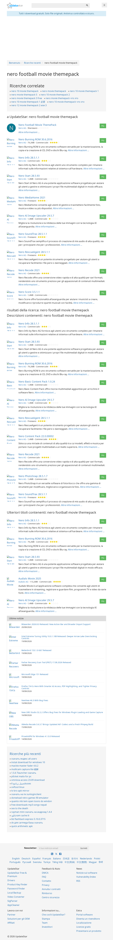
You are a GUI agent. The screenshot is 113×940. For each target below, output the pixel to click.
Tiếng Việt (57, 862)
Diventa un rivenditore (88, 918)
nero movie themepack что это (62, 98)
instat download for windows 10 (28, 762)
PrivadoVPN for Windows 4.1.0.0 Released (40, 736)
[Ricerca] (87, 5)
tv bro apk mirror (20, 790)
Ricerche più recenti (25, 753)
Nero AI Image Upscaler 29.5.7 (36, 215)
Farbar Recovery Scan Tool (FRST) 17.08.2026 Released (46, 662)
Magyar (93, 862)
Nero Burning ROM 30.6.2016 (35, 139)
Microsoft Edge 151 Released (34, 674)
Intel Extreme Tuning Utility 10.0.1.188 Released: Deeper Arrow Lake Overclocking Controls (59, 637)
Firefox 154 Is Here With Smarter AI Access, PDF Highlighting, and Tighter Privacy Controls (59, 687)
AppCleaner (13, 905)
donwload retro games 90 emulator (30, 797)
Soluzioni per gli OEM (18, 918)
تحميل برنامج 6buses (21, 783)
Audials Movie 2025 (29, 578)
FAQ (44, 876)
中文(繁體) (82, 862)
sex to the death (19, 808)
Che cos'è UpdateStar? (53, 914)
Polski (97, 858)
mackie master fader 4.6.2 (24, 765)
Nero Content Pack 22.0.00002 (36, 436)
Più (102, 126)
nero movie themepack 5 (24, 94)
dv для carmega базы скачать (27, 822)
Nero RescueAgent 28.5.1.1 (34, 252)
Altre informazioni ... (29, 132)
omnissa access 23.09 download (28, 779)
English (16, 858)
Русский (26, 862)
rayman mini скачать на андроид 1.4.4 (31, 811)
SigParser (12, 900)
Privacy (45, 885)
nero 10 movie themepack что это (66, 101)
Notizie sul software (86, 872)
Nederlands (86, 858)
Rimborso (47, 893)
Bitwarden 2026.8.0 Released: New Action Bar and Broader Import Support (56, 624)
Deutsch (26, 858)
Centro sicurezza (50, 897)
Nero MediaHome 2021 (31, 197)
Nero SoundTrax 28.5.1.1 (32, 233)
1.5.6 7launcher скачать (23, 772)
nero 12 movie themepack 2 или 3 (29, 105)
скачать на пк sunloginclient (26, 794)
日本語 (66, 858)
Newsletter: (30, 847)
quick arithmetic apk (22, 826)
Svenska (37, 862)
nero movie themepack (54, 91)
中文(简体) (70, 862)
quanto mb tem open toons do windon (31, 801)
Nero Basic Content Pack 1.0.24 (36, 381)
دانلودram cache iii (20, 815)
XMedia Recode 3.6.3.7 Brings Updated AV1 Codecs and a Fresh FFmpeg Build (57, 724)
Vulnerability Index (86, 876)
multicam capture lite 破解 (24, 769)
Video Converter (15, 896)
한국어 (74, 858)
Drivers (11, 880)
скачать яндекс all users (24, 758)
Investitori (47, 926)
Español (36, 858)
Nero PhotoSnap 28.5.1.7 (32, 476)
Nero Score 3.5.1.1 (29, 291)
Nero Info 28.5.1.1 (28, 157)
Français (46, 858)
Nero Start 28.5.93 (29, 175)
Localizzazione (83, 922)
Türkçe (46, 862)
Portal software (84, 914)
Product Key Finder (17, 884)
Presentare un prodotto (88, 930)
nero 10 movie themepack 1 (84, 91)
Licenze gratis (83, 926)
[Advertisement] (56, 38)
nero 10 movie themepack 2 (55, 94)
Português (15, 862)
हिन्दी (101, 862)
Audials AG (23, 581)
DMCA (45, 872)
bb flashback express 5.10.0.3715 (28, 819)
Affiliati (11, 922)
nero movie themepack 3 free (26, 98)
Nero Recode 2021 (29, 270)
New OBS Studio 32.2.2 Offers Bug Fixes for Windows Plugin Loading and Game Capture (62, 712)
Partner (11, 914)
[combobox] (58, 5)
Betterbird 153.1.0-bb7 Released (36, 650)
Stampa (46, 918)
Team (45, 922)
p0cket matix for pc (21, 776)
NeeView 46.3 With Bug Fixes (34, 700)
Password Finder (16, 888)
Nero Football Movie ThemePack (37, 124)
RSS (78, 880)
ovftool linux (17, 787)
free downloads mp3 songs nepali (29, 804)
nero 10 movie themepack (24, 91)
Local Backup (14, 892)
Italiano (57, 858)
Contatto (46, 880)
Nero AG (22, 128)
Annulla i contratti (51, 889)
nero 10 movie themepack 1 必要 (28, 101)
